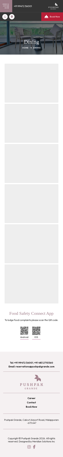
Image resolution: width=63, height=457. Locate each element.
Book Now (55, 16)
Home (25, 48)
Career (31, 398)
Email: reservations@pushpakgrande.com (31, 366)
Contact (31, 402)
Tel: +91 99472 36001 (21, 362)
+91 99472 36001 (23, 6)
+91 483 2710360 (43, 362)
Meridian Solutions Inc (43, 441)
